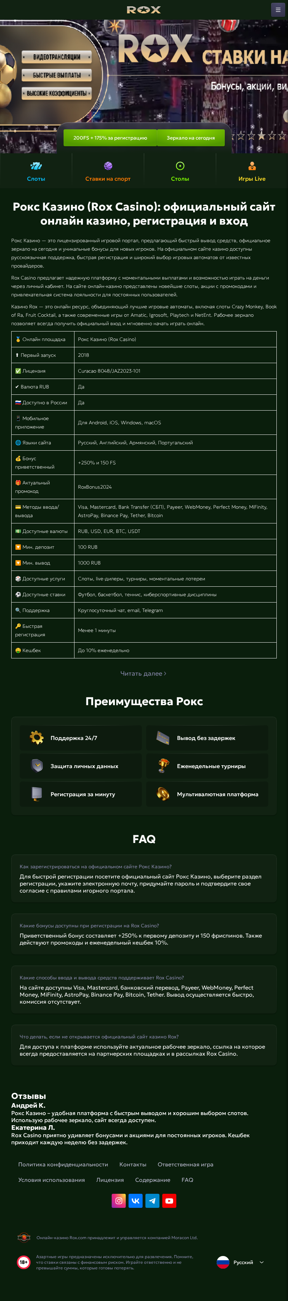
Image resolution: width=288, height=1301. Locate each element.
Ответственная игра (186, 1164)
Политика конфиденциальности (63, 1164)
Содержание (152, 1179)
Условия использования (51, 1179)
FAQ (187, 1179)
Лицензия (110, 1179)
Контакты (132, 1164)
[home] (144, 10)
